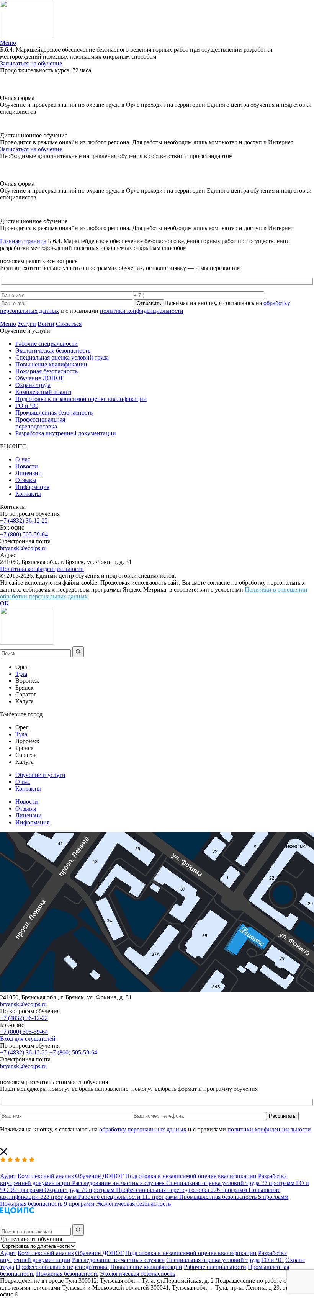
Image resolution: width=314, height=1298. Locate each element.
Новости (26, 466)
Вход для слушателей (28, 1038)
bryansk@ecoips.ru (23, 548)
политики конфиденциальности (141, 310)
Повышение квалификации (51, 364)
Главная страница (23, 241)
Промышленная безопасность (54, 412)
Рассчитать (282, 1116)
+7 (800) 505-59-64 (24, 534)
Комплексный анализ (43, 392)
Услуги (27, 323)
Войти (46, 323)
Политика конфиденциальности (42, 569)
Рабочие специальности (46, 343)
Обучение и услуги (40, 775)
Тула (21, 673)
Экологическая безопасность (52, 350)
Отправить (149, 303)
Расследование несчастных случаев (118, 1260)
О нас (22, 459)
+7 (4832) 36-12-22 (24, 520)
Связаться (69, 323)
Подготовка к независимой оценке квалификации (81, 399)
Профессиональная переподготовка (40, 423)
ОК (4, 603)
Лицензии (28, 473)
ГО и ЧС (26, 405)
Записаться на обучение (31, 63)
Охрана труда (33, 385)
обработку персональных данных (142, 1129)
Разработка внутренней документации (65, 433)
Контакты (28, 493)
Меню (8, 323)
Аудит (8, 1253)
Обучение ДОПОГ (39, 378)
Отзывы (25, 480)
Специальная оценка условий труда (62, 357)
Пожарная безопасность (46, 371)
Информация (32, 487)
